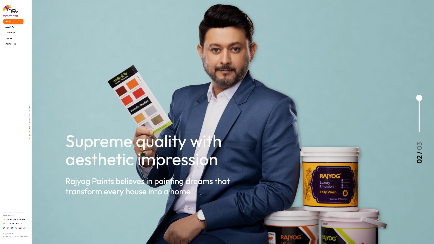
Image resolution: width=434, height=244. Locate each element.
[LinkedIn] (12, 228)
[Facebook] (4, 228)
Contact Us (10, 44)
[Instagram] (8, 228)
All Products (11, 32)
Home (8, 21)
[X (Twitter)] (16, 228)
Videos (8, 38)
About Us (9, 27)
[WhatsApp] (24, 228)
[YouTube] (20, 228)
